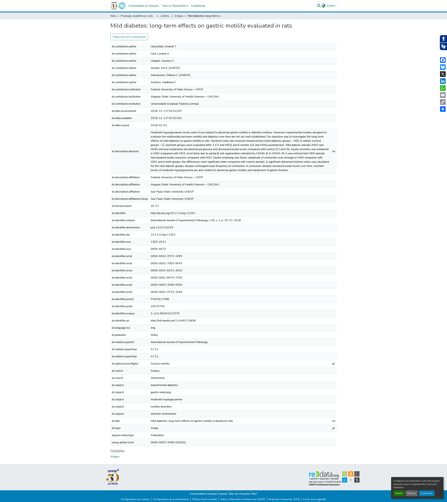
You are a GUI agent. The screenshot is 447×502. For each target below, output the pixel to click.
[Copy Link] (442, 102)
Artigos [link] (178, 16)
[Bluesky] (442, 67)
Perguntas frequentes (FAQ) (284, 499)
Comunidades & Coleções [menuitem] (143, 6)
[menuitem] (175, 5)
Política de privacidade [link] (204, 499)
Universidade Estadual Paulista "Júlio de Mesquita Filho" (224, 494)
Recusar (411, 493)
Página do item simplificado (129, 37)
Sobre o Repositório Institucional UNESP (242, 499)
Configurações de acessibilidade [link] (171, 499)
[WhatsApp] (442, 88)
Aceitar (398, 493)
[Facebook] (442, 60)
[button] (122, 5)
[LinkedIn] (442, 81)
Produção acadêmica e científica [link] (137, 16)
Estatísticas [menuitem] (198, 6)
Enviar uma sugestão (314, 499)
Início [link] (113, 16)
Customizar (427, 493)
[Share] (442, 109)
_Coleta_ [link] (165, 16)
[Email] (442, 95)
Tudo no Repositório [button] (174, 6)
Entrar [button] (331, 6)
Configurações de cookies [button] (135, 499)
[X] (442, 74)
